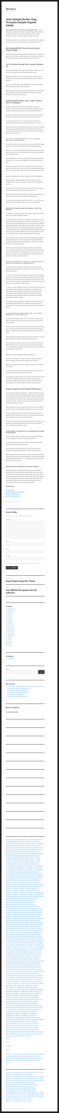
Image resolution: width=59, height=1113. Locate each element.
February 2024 (10, 625)
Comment (9, 519)
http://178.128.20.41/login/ (12, 1095)
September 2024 (11, 611)
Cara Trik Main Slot (10, 490)
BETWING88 (18, 850)
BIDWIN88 (29, 854)
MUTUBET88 (32, 949)
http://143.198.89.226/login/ (12, 1080)
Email (8, 548)
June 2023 (9, 641)
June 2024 (9, 617)
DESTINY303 (16, 878)
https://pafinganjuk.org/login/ (12, 1092)
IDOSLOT (11, 926)
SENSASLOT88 (23, 999)
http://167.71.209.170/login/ (12, 1097)
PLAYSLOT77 (9, 979)
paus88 (7, 1038)
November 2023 (11, 631)
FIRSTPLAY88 (35, 890)
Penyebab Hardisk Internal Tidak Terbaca (15, 492)
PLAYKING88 (35, 973)
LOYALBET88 (9, 941)
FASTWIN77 (40, 886)
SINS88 (16, 1005)
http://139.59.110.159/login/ (12, 1099)
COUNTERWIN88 (33, 864)
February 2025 (10, 609)
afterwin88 (36, 1054)
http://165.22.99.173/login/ (37, 1072)
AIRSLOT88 (24, 841)
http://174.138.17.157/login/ (12, 1074)
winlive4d (8, 1054)
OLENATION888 (36, 963)
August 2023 (10, 637)
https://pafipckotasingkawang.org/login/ (15, 1084)
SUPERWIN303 (33, 1011)
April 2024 (9, 621)
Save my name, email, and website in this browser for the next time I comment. (23, 563)
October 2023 (10, 633)
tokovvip (37, 1034)
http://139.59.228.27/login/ (12, 1078)
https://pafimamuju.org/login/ (37, 1080)
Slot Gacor (11, 8)
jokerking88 (18, 1060)
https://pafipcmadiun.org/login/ (27, 1086)
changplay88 (9, 1046)
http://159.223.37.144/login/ (38, 1076)
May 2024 (9, 619)
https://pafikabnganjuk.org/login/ (28, 1088)
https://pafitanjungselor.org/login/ (13, 1088)
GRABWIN (21, 914)
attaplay (23, 1056)
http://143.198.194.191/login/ (25, 1099)
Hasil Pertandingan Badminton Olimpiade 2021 (18, 690)
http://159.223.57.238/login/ (12, 1101)
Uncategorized (10, 658)
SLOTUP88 (28, 1007)
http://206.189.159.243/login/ (25, 1074)
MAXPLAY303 (24, 945)
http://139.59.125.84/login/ (38, 1097)
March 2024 (10, 623)
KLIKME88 (24, 932)
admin (9, 501)
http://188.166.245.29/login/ (37, 1078)
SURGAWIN (25, 1017)
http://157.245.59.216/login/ (12, 1072)
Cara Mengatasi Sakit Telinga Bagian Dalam (17, 696)
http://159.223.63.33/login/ (25, 1092)
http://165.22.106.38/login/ (24, 1078)
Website (8, 555)
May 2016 (9, 645)
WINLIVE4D (9, 1027)
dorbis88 (34, 1060)
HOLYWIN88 (26, 918)
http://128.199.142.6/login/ (38, 1092)
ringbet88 (8, 1058)
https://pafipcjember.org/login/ (12, 1086)
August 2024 (10, 613)
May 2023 (9, 643)
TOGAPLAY (28, 1021)
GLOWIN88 (15, 910)
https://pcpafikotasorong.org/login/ (27, 1082)
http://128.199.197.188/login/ (24, 1095)
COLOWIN (31, 858)
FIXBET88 (8, 896)
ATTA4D (33, 845)
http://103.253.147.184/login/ (25, 1097)
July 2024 (9, 615)
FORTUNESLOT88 (32, 898)
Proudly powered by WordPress (17, 1108)
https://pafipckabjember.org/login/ (13, 1090)
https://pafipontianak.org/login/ (28, 1090)
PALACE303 (26, 969)
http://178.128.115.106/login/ (12, 1076)
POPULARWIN (31, 983)
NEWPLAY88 (16, 955)
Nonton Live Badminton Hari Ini (13, 496)
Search (7, 669)
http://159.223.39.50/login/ (25, 1076)
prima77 (20, 1034)
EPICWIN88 (30, 882)
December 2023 (11, 629)
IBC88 (41, 922)
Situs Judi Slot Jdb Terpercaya (12, 494)
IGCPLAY (40, 928)
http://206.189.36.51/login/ (25, 1080)
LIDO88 (32, 936)
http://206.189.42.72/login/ (38, 1095)
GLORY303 (18, 906)
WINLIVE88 (29, 1030)
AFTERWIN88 (9, 839)
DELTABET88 (28, 872)
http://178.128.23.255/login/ (25, 1101)
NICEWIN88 (23, 959)
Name (8, 541)
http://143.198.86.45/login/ (25, 1072)
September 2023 (11, 635)
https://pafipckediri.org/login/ (12, 1082)
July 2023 (9, 639)
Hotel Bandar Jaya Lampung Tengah (15, 694)
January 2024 (10, 627)
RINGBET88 (16, 995)
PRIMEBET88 (33, 989)
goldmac (8, 1050)
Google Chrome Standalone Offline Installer (17, 692)
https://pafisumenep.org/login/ (30, 1084)
